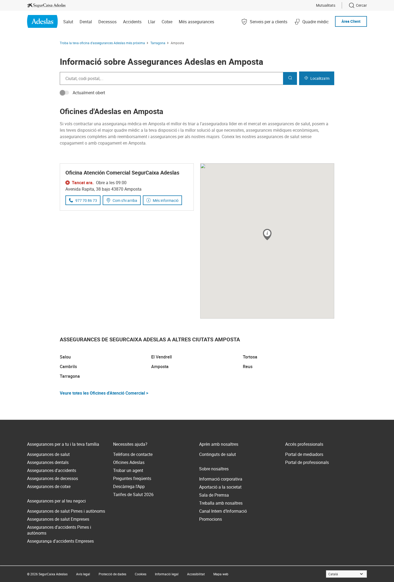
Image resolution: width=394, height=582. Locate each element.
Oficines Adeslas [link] (128, 462)
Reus (247, 366)
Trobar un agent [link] (128, 470)
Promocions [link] (210, 519)
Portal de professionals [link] (307, 462)
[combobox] (171, 78)
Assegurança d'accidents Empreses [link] (60, 541)
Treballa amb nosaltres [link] (221, 503)
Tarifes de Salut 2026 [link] (133, 494)
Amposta (160, 366)
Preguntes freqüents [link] (132, 478)
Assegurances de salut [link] (48, 454)
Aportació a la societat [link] (220, 487)
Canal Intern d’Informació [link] (223, 511)
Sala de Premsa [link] (214, 495)
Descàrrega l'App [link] (129, 486)
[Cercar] (290, 78)
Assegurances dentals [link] (48, 462)
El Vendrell (161, 357)
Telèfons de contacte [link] (133, 454)
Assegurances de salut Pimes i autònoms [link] (66, 511)
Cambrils (68, 366)
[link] (46, 5)
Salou (65, 357)
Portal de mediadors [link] (304, 454)
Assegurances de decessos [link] (52, 478)
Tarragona (70, 376)
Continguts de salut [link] (217, 454)
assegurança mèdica (122, 124)
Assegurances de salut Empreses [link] (58, 519)
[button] (267, 235)
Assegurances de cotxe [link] (48, 486)
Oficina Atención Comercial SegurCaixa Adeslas (122, 172)
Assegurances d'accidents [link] (51, 470)
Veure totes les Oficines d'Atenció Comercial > (104, 393)
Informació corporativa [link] (220, 479)
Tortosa (250, 357)
